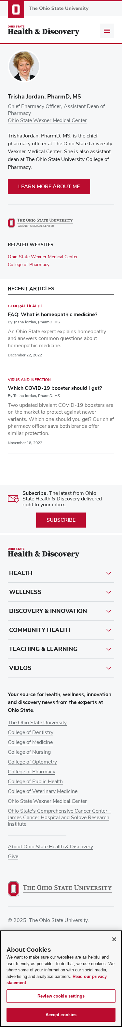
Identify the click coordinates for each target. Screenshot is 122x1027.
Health (21, 573)
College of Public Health (35, 781)
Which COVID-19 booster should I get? (55, 388)
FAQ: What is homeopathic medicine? (52, 314)
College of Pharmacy (28, 264)
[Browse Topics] (107, 31)
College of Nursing (29, 752)
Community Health (39, 630)
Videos (20, 668)
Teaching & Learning (43, 649)
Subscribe (61, 520)
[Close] (114, 939)
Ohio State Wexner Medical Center (47, 120)
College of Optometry (32, 762)
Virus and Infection (29, 379)
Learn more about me (49, 186)
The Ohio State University (37, 722)
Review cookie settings (61, 996)
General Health (25, 306)
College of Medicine (30, 742)
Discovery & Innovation (48, 611)
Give (13, 856)
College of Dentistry (30, 732)
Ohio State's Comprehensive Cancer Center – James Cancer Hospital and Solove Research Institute (59, 817)
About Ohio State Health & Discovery (50, 846)
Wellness (25, 592)
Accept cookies (61, 1014)
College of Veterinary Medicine (42, 791)
